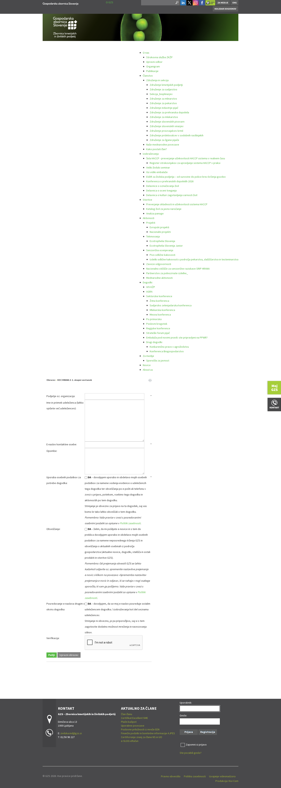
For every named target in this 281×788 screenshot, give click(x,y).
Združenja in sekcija (157, 80)
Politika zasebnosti (195, 776)
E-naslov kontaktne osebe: (61, 444)
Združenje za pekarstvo (163, 103)
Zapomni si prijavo (196, 744)
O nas (146, 52)
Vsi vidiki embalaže (157, 172)
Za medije (148, 356)
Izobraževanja (151, 153)
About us (148, 369)
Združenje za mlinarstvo (163, 98)
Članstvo (148, 75)
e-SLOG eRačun (129, 741)
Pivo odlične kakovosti (162, 255)
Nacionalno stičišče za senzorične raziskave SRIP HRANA (178, 268)
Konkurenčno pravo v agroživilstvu (169, 346)
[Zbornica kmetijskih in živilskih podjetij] (60, 3)
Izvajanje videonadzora (222, 776)
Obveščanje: (53, 529)
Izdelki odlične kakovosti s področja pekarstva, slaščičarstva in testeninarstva (194, 259)
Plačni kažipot (128, 721)
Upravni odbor (154, 62)
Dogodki (147, 282)
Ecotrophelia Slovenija (162, 241)
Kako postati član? (156, 149)
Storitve (147, 199)
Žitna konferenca (159, 300)
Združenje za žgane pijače (164, 140)
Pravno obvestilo (170, 776)
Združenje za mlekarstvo (164, 117)
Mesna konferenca (160, 314)
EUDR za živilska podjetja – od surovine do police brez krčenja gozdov (186, 176)
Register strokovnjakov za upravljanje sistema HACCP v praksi (185, 163)
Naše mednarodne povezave (162, 144)
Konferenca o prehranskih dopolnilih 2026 (169, 181)
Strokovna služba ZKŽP (159, 57)
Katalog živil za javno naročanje (163, 209)
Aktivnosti (148, 218)
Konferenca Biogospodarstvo (167, 351)
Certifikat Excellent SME (134, 718)
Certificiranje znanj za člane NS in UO (141, 737)
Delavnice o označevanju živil (162, 186)
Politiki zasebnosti (130, 523)
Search (177, 2)
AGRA (149, 291)
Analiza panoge (155, 213)
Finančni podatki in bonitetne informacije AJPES (148, 733)
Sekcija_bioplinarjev (161, 94)
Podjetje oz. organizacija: (60, 396)
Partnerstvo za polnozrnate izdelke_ (167, 273)
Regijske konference (158, 328)
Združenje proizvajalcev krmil (166, 130)
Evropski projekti (159, 227)
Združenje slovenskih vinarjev (167, 126)
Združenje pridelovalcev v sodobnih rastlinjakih (176, 135)
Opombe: (51, 451)
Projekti (150, 222)
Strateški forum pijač (158, 333)
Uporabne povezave (132, 725)
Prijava (188, 732)
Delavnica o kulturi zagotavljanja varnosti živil (171, 195)
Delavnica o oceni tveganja (161, 190)
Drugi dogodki (154, 342)
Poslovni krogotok (156, 323)
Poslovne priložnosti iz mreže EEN (140, 729)
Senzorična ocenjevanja (159, 250)
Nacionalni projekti (160, 232)
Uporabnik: (186, 702)
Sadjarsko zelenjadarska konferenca (171, 305)
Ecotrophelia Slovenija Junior (166, 245)
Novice (147, 365)
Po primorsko (154, 319)
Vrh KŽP (150, 287)
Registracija (207, 732)
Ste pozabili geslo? (190, 752)
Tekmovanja (153, 236)
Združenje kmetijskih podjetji (166, 85)
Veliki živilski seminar (158, 167)
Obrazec (50, 379)
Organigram (153, 66)
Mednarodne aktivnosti (159, 278)
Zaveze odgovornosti (158, 264)
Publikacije (152, 71)
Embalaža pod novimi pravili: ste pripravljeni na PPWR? (177, 337)
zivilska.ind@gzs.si (71, 733)
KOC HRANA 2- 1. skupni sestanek (74, 379)
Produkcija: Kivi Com (226, 781)
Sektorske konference (159, 296)
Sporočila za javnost (157, 360)
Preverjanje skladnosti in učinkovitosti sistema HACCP (176, 204)
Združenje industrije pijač (164, 108)
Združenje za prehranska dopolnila (169, 112)
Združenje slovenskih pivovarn (167, 121)
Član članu (126, 714)
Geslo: (183, 715)
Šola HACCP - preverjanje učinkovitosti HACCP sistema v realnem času (185, 158)
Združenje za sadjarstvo (163, 89)
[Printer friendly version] (150, 380)
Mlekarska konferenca (162, 310)
